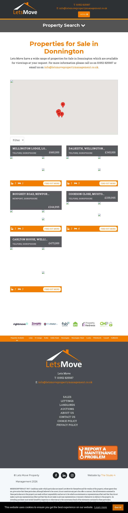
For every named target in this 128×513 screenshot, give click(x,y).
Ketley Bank (50, 338)
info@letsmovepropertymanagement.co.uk (71, 67)
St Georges (34, 338)
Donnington (61, 338)
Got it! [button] (118, 507)
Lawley (84, 338)
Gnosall (101, 338)
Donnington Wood (73, 338)
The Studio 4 (108, 475)
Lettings (67, 401)
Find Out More (51, 183)
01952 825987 (83, 4)
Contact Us (67, 417)
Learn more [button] (100, 507)
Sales (67, 396)
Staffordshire (111, 338)
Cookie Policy (67, 421)
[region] (64, 107)
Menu (83, 14)
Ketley (42, 338)
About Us (67, 412)
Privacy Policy (67, 424)
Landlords (67, 404)
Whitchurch (93, 338)
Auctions (67, 409)
